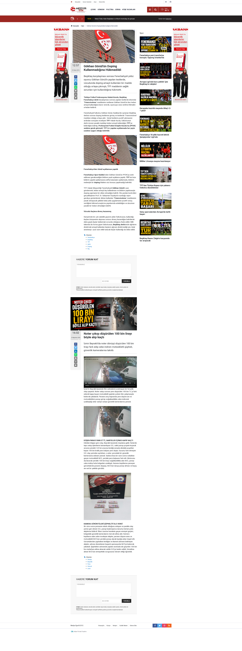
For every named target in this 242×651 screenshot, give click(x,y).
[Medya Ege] (79, 9)
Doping (90, 246)
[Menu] (150, 9)
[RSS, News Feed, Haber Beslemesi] (169, 625)
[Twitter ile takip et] (159, 625)
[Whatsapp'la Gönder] (75, 87)
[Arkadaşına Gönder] (75, 90)
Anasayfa (101, 625)
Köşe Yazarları (128, 9)
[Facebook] (75, 76)
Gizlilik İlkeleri (123, 625)
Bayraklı (90, 562)
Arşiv (95, 2)
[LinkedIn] (75, 83)
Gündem (101, 9)
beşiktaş (90, 240)
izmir (89, 568)
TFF (89, 242)
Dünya (117, 9)
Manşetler (77, 2)
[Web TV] (166, 2)
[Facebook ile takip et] (155, 625)
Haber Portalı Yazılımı (80, 631)
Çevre (93, 9)
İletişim (115, 625)
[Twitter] (75, 80)
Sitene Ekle (102, 2)
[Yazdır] (75, 94)
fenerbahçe (91, 237)
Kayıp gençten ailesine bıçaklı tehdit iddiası (109, 19)
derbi (89, 244)
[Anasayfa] (72, 2)
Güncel (90, 566)
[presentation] (77, 19)
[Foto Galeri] (170, 2)
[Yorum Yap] (75, 97)
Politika (109, 9)
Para (89, 564)
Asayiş (90, 559)
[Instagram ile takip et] (164, 625)
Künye (108, 625)
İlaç (89, 249)
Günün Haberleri (87, 2)
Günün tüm (165, 19)
